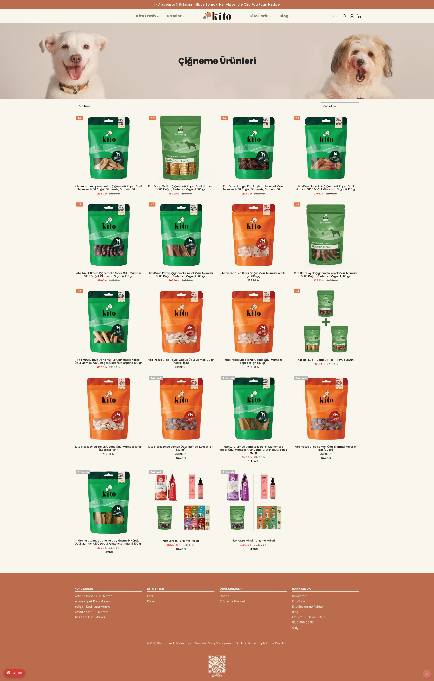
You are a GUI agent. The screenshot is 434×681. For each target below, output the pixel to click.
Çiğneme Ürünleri (232, 601)
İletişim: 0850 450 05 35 (309, 617)
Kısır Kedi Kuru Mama (90, 617)
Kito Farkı (298, 601)
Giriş (295, 628)
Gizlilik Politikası (246, 643)
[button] (334, 16)
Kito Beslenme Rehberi (308, 607)
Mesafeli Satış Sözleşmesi (213, 643)
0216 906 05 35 (303, 622)
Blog (295, 612)
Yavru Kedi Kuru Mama (91, 612)
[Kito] (217, 16)
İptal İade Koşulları (274, 643)
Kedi (150, 596)
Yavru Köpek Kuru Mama (92, 601)
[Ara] (343, 16)
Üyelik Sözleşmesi (179, 643)
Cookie (224, 596)
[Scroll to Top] (428, 663)
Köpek (151, 601)
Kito (159, 643)
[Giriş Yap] (350, 16)
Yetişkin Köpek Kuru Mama (94, 596)
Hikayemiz (299, 596)
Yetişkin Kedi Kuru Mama (92, 607)
